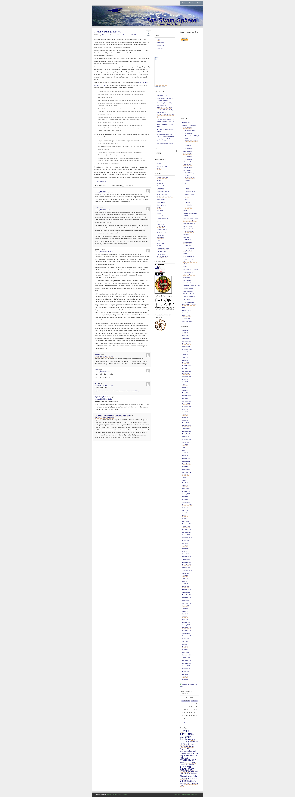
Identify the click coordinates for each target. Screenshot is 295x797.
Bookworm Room (162, 186)
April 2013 (185, 420)
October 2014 (186, 373)
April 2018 (185, 330)
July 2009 (185, 543)
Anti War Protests (188, 167)
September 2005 (187, 668)
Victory (182, 785)
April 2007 (185, 616)
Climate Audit (160, 188)
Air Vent (159, 180)
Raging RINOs (186, 315)
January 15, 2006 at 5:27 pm (104, 210)
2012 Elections (187, 151)
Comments (161, 45)
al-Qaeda (185, 744)
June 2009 (185, 545)
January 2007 (186, 625)
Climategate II (188, 245)
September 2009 (187, 537)
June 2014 (185, 384)
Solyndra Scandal (188, 288)
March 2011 (185, 488)
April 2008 (185, 584)
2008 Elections (187, 133)
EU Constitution (187, 226)
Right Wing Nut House (103, 397)
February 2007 (186, 622)
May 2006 (185, 647)
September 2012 (187, 439)
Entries (160, 42)
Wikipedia (159, 168)
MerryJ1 (97, 354)
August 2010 (185, 507)
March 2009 (185, 554)
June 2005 (185, 676)
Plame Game (187, 280)
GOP (194, 760)
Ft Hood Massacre (190, 177)
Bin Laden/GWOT (188, 170)
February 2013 (186, 425)
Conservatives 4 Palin (163, 191)
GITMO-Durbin (187, 240)
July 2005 (185, 674)
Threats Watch (161, 254)
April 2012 (185, 453)
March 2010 (185, 521)
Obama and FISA (188, 272)
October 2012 (186, 436)
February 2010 (186, 524)
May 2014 (185, 387)
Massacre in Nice (189, 194)
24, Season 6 (187, 162)
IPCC (186, 762)
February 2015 (186, 365)
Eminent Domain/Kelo (189, 223)
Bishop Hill (160, 183)
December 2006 (186, 627)
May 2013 (185, 417)
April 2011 (185, 485)
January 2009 (186, 559)
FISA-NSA (186, 234)
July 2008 (185, 575)
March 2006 (185, 652)
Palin (192, 771)
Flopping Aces (161, 199)
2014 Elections (187, 156)
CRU (188, 749)
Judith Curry (160, 224)
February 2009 (186, 556)
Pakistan (187, 197)
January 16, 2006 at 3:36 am (104, 356)
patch (97, 370)
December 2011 (186, 463)
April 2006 (185, 649)
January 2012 (186, 461)
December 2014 (186, 368)
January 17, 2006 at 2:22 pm (104, 385)
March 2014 (185, 393)
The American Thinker (163, 248)
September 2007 (187, 603)
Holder (182, 762)
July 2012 (185, 444)
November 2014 (186, 371)
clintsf (97, 208)
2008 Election (186, 732)
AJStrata (103, 35)
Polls (186, 773)
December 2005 (186, 660)
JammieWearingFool (162, 218)
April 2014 (185, 390)
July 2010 (185, 510)
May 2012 (185, 450)
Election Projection (162, 194)
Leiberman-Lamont (190, 130)
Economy (187, 753)
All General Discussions (123, 35)
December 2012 (186, 431)
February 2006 (186, 655)
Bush (192, 744)
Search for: (159, 148)
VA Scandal (186, 299)
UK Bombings (188, 207)
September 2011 (186, 472)
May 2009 (185, 548)
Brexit (185, 210)
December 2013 (186, 398)
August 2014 (185, 379)
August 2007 (185, 606)
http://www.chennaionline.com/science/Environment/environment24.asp (117, 391)
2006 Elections (187, 127)
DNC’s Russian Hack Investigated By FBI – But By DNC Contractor (165, 110)
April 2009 (185, 551)
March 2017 (185, 335)
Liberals (182, 765)
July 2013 (185, 412)
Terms (199, 3)
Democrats (184, 751)
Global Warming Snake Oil (107, 31)
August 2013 (185, 409)
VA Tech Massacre (188, 302)
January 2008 (186, 592)
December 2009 (186, 529)
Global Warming (134, 35)
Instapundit (160, 216)
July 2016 (185, 354)
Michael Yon (160, 235)
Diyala (187, 188)
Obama (185, 767)
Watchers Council (187, 321)
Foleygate (186, 237)
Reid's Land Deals (188, 283)
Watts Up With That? (162, 257)
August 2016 (185, 352)
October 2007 (186, 600)
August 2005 (185, 671)
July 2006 (185, 641)
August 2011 (185, 474)
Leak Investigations (188, 256)
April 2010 (185, 518)
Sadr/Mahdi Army (190, 191)
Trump (182, 783)
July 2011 (185, 477)
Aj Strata (157, 57)
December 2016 (186, 341)
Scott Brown (183, 778)
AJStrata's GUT (186, 122)
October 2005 (186, 666)
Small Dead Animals (162, 246)
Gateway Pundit (161, 205)
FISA (196, 753)
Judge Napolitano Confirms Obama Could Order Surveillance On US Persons (165, 141)
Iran (186, 183)
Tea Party (194, 781)
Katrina (185, 253)
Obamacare (186, 277)
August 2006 (185, 638)
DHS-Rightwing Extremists (190, 218)
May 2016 (185, 360)
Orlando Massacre (187, 313)
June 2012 (185, 447)
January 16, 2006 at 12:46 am (104, 252)
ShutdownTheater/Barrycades (191, 285)
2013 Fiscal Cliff (187, 153)
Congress (183, 749)
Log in (158, 39)
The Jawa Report (162, 251)
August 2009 (185, 540)
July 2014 (185, 382)
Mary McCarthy (189, 259)
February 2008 (186, 589)
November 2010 (186, 499)
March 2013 (185, 423)
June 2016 (185, 357)
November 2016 (186, 343)
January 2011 (186, 494)
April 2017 (185, 333)
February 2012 (186, 458)
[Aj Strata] (161, 85)
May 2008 (185, 581)
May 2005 (185, 679)
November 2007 (186, 597)
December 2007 (186, 595)
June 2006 (185, 644)
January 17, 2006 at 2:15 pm (104, 372)
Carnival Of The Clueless (189, 304)
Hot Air (159, 207)
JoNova (159, 221)
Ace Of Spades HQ (162, 177)
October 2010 (186, 502)
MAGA (185, 266)
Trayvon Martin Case (189, 296)
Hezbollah (187, 180)
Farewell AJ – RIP (162, 95)
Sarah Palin (188, 145)
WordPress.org (161, 48)
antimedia (98, 190)
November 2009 (186, 532)
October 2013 (186, 403)
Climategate (184, 746)
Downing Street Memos (189, 220)
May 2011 (185, 483)
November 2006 (186, 630)
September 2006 (187, 636)
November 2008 (186, 565)
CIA (195, 744)
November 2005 (186, 663)
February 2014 (186, 395)
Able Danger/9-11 (188, 164)
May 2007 (185, 614)
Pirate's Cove (160, 237)
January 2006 (186, 657)
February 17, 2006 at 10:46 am (104, 417)
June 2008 (185, 578)
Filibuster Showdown (189, 229)
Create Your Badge (160, 86)
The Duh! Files (186, 318)
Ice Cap (159, 213)
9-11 (181, 732)
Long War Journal (162, 229)
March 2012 (185, 455)
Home (183, 3)
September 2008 (187, 570)
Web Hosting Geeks (194, 794)
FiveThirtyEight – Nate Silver (165, 197)
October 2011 (186, 469)
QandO (159, 240)
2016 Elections (187, 159)
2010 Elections (187, 148)
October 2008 (186, 567)
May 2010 (185, 515)
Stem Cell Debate (188, 291)
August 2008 (185, 573)
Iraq (186, 186)
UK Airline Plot (188, 205)
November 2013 (186, 401)
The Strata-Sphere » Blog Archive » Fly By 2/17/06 (112, 415)
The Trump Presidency (189, 294)
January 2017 (186, 338)
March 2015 (185, 362)
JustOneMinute (161, 226)
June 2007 (185, 611)
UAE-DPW (187, 202)
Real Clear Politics (162, 166)
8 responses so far (101, 181)
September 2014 (187, 376)
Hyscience (160, 210)
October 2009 (186, 535)
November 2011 (186, 466)
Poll (181, 774)
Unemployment (191, 783)
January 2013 (186, 428)
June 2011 (185, 480)
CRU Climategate (189, 248)
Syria (186, 199)
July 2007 (185, 608)
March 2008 (185, 586)
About (191, 3)
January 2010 (186, 526)
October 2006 (186, 633)
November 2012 (186, 434)
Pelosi (196, 771)
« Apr (184, 722)
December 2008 (186, 562)
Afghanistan (192, 741)
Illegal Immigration (188, 251)
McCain (189, 765)
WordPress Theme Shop (181, 794)
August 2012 (185, 442)
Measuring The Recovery (190, 269)
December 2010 (186, 496)
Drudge (159, 163)
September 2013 (187, 406)
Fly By (184, 307)
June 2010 (185, 513)
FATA (192, 753)
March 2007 (185, 619)
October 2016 (186, 346)
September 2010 (187, 504)
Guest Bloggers (186, 310)
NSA (193, 765)
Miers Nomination (189, 231)
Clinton (191, 746)
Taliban (187, 781)
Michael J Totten (161, 232)
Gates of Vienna (161, 202)
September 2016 (187, 349)
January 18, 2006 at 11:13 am (104, 399)
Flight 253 (182, 755)
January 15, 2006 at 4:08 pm (104, 192)
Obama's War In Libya (189, 274)
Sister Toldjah (160, 243)
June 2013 (185, 414)
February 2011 (186, 491)
